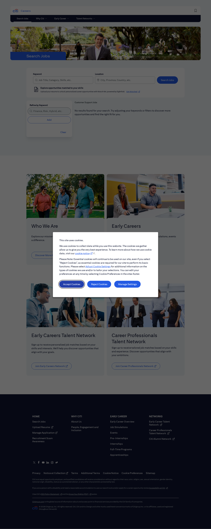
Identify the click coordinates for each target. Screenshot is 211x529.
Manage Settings (127, 284)
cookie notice (82, 253)
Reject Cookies (99, 284)
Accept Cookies (71, 284)
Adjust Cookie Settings (98, 266)
